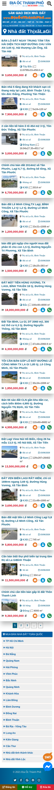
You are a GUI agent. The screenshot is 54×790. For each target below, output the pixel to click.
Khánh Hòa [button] (12, 693)
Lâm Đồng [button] (11, 700)
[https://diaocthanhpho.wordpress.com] (33, 780)
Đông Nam (28, 145)
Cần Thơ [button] (10, 746)
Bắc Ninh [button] (10, 680)
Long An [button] (10, 733)
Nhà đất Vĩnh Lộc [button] (15, 759)
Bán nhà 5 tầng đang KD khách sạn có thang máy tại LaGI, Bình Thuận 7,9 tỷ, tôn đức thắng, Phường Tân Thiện (26, 90)
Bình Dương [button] (12, 706)
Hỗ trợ (28, 787)
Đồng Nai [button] (10, 713)
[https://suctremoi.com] (39, 780)
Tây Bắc (27, 66)
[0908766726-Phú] (43, 466)
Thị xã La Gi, (28, 56)
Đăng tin (10, 787)
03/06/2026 (45, 61)
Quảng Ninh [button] (12, 687)
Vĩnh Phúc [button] (11, 674)
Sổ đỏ (25, 570)
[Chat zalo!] (47, 759)
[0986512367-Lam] (43, 427)
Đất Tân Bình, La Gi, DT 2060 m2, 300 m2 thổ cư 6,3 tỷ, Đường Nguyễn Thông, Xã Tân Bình (25, 325)
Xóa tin (46, 787)
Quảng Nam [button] (12, 660)
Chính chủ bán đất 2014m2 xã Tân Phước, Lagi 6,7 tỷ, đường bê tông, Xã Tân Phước (26, 169)
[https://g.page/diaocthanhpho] (27, 780)
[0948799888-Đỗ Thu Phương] (43, 615)
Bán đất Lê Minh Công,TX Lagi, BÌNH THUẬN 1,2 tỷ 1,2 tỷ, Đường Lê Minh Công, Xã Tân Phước (25, 208)
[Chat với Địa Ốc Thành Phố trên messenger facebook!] (47, 769)
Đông (25, 575)
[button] (4, 3)
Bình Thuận (39, 56)
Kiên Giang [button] (11, 739)
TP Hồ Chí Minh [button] (14, 641)
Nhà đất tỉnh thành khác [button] (19, 752)
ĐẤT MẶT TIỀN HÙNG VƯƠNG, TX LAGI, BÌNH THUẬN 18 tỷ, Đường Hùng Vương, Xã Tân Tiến (26, 286)
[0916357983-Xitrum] (43, 544)
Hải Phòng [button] (11, 667)
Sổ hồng (26, 606)
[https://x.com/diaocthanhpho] (15, 780)
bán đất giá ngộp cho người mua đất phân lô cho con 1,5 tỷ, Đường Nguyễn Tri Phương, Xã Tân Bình (26, 247)
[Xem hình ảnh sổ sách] (35, 75)
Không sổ (27, 182)
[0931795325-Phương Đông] (43, 349)
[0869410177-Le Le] (43, 388)
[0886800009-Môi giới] (43, 75)
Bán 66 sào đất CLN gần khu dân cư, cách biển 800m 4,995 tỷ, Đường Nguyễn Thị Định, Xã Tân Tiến (25, 403)
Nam (25, 458)
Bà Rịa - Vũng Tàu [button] (15, 726)
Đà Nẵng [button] (10, 654)
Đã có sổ (26, 61)
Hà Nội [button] (9, 647)
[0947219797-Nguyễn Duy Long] (43, 505)
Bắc (24, 305)
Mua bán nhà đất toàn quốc (24, 634)
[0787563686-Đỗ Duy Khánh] (43, 580)
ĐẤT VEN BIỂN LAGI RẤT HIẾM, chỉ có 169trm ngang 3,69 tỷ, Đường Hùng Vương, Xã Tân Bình (26, 482)
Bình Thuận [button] (12, 720)
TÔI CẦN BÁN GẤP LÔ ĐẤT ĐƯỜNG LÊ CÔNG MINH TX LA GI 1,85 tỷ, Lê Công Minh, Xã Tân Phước (27, 364)
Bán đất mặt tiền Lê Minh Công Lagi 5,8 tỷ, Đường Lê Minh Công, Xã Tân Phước (27, 521)
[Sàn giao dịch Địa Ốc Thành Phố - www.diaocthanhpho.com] (26, 5)
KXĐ (25, 109)
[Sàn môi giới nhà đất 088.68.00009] (27, 18)
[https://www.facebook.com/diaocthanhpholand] (21, 780)
